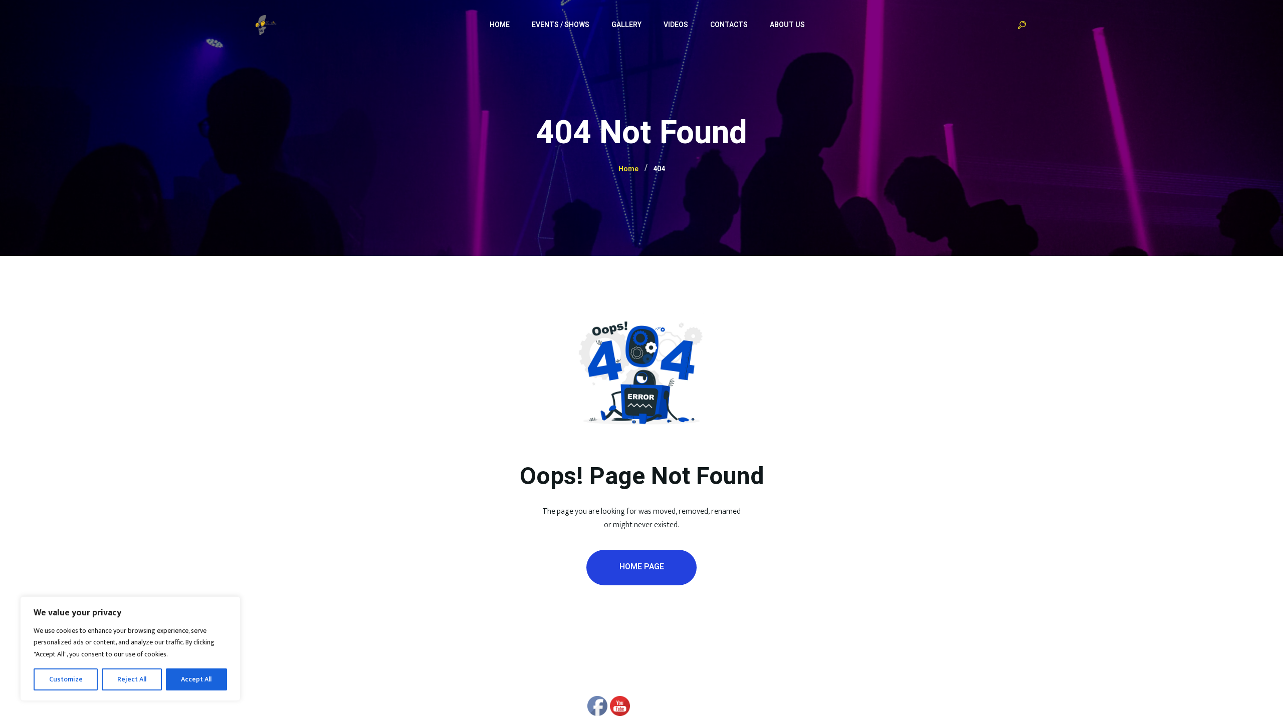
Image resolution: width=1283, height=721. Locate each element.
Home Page (641, 567)
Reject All (131, 679)
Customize (66, 679)
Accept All (196, 679)
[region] (130, 648)
